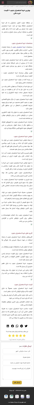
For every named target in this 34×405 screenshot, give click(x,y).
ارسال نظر (17, 382)
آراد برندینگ (11, 390)
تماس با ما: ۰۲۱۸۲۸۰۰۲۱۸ (21, 390)
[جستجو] (7, 2)
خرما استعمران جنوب (19, 47)
